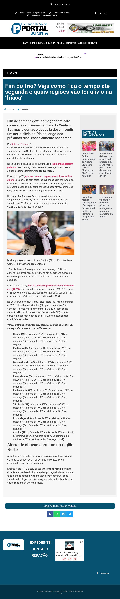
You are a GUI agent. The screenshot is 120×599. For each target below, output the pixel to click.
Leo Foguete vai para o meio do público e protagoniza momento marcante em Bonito (106, 207)
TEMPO (11, 73)
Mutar (61, 30)
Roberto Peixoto (19, 144)
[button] (50, 514)
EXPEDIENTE (40, 543)
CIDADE (33, 43)
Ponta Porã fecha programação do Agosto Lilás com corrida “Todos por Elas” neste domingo (89, 165)
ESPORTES (71, 43)
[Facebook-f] (95, 13)
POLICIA (60, 43)
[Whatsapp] (105, 13)
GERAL (41, 43)
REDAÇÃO (40, 555)
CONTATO (92, 43)
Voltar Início (104, 574)
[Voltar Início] (97, 573)
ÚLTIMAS (82, 43)
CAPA (25, 43)
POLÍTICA (50, 43)
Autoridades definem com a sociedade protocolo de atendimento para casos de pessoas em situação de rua (106, 165)
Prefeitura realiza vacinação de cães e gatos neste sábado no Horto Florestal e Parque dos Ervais (89, 208)
